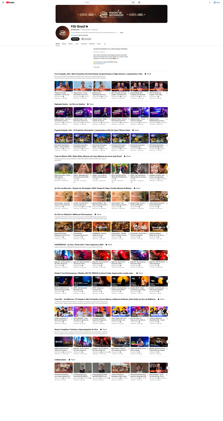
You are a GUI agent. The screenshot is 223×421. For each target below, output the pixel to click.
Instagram (75, 35)
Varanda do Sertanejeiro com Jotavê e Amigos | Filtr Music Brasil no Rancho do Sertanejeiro (111, 49)
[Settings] (210, 2)
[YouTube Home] (10, 2)
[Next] (168, 138)
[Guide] (3, 2)
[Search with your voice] (139, 2)
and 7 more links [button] (83, 35)
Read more (97, 67)
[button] (97, 67)
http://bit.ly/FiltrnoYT (99, 63)
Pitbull (113, 178)
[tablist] (111, 44)
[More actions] (72, 93)
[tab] (58, 44)
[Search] (133, 2)
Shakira (75, 178)
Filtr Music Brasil (59, 96)
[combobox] (107, 2)
